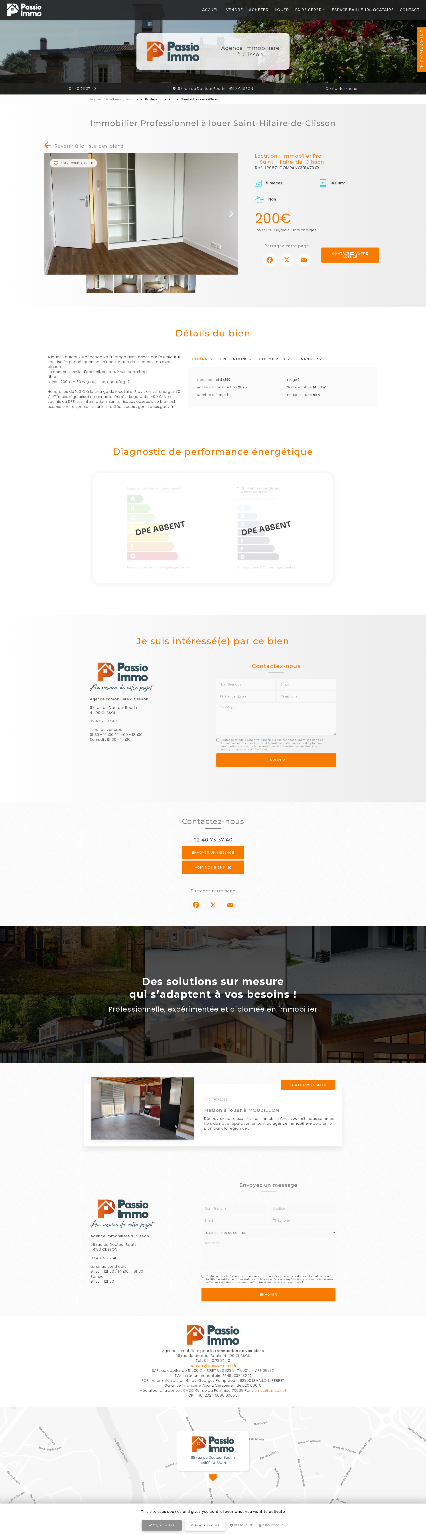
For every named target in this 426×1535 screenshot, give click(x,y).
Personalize (243, 1525)
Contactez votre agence (350, 255)
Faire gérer (308, 10)
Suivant (231, 213)
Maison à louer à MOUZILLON (241, 1110)
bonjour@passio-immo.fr (213, 1365)
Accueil (211, 10)
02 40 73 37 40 (82, 88)
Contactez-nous (341, 88)
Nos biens (113, 99)
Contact (410, 10)
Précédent (51, 213)
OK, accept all (163, 1525)
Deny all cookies (206, 1525)
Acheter (258, 10)
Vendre (234, 10)
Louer (282, 10)
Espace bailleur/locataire (363, 10)
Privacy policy (273, 1525)
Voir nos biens (210, 867)
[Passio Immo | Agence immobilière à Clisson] (24, 10)
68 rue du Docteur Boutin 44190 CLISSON (215, 88)
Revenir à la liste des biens (88, 146)
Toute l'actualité (308, 1085)
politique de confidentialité (248, 749)
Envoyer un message (213, 853)
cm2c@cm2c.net (270, 1390)
